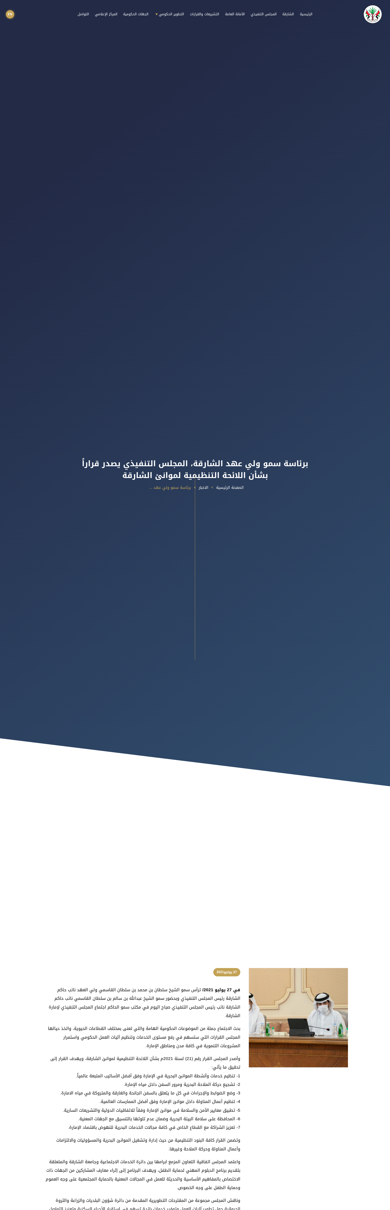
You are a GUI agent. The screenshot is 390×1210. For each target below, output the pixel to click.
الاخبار (203, 488)
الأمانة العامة (235, 14)
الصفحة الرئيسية (230, 488)
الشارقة (288, 14)
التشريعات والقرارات (204, 14)
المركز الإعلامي (106, 14)
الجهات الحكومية (135, 14)
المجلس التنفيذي (264, 14)
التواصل (83, 14)
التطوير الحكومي (171, 14)
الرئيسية (306, 14)
